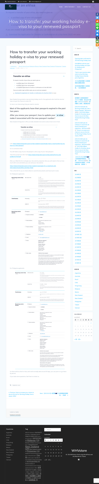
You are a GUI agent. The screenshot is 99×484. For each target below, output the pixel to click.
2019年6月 (78, 250)
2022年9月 (78, 190)
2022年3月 (78, 209)
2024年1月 (78, 174)
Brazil (20, 66)
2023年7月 (78, 181)
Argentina (78, 273)
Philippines (58, 66)
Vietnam (12, 68)
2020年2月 (78, 228)
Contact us (86, 7)
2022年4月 (78, 206)
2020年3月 (78, 225)
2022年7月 (78, 196)
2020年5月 (78, 219)
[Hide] (98, 48)
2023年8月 (78, 177)
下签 (36, 467)
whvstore (13, 66)
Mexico (37, 66)
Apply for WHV (69, 7)
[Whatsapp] (97, 24)
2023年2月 (78, 184)
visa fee (37, 457)
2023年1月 (78, 187)
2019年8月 (78, 244)
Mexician (28, 442)
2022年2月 (78, 212)
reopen (27, 453)
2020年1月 (78, 231)
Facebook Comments (15, 415)
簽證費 (38, 473)
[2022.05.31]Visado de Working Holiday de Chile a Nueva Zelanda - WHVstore (83, 108)
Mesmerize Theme (80, 456)
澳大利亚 (37, 471)
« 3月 (75, 339)
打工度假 (35, 469)
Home (61, 7)
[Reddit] (97, 21)
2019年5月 (78, 253)
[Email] (97, 41)
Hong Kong (26, 66)
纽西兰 (30, 478)
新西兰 (28, 471)
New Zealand (43, 66)
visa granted (29, 459)
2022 (27, 432)
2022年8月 (78, 193)
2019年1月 (78, 260)
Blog (79, 7)
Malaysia (32, 66)
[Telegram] (97, 31)
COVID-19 (33, 436)
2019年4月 (78, 257)
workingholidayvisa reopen (31, 465)
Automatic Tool (35, 434)
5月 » (79, 339)
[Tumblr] (97, 38)
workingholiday (33, 461)
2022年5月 (78, 203)
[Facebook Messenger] (97, 34)
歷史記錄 (32, 471)
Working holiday (30, 463)
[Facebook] (97, 14)
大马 (29, 470)
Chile (76, 282)
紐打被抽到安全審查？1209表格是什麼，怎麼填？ (83, 162)
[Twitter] (97, 17)
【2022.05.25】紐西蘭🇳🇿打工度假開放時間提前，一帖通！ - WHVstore (82, 158)
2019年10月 (78, 238)
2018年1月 (78, 263)
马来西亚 (33, 480)
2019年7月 (78, 247)
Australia (77, 276)
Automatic (28, 434)
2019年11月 (78, 234)
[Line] (97, 27)
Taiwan (64, 66)
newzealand (33, 444)
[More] (97, 44)
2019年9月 (78, 241)
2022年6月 (78, 200)
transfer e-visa (16, 385)
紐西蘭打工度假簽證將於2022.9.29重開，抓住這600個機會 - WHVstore (83, 100)
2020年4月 (78, 222)
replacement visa (32, 455)
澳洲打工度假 (32, 474)
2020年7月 (78, 215)
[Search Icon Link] (93, 7)
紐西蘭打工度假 (33, 477)
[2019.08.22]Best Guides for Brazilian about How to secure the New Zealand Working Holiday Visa (82, 115)
